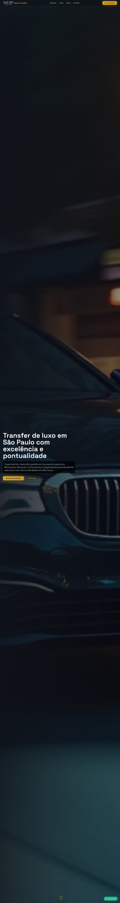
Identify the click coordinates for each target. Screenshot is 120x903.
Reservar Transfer (13, 478)
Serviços (53, 3)
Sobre (68, 3)
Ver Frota (32, 478)
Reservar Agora (110, 3)
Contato (77, 3)
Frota (61, 3)
